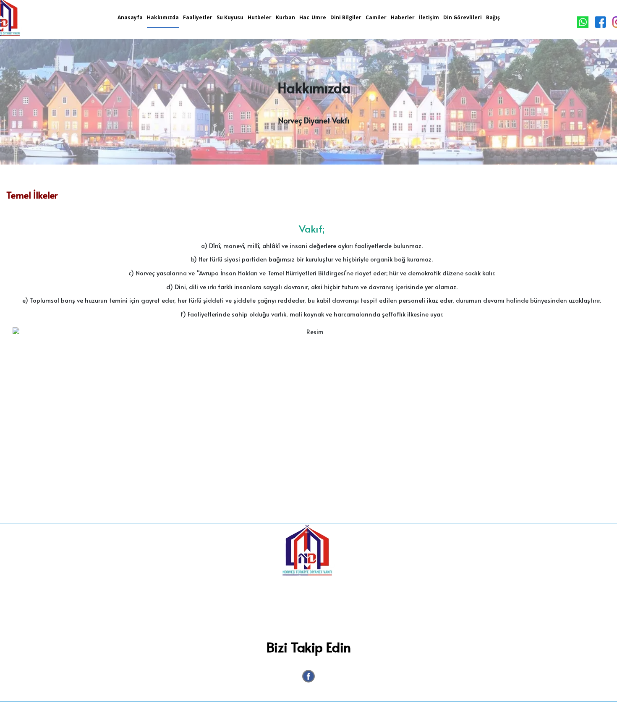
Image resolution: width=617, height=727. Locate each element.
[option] (312, 421)
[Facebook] (308, 676)
